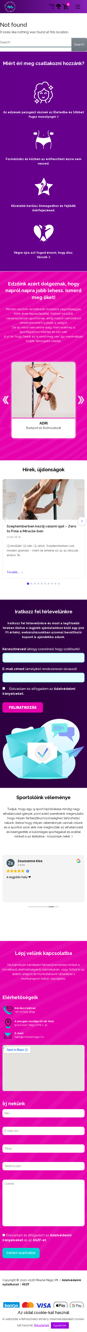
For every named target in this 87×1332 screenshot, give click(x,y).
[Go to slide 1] (28, 583)
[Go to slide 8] (52, 584)
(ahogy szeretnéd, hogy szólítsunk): (41, 649)
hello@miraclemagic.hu (29, 1036)
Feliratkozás (22, 707)
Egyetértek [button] (59, 1325)
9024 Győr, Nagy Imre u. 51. (31, 1024)
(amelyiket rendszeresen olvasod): (39, 669)
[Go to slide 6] (45, 584)
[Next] (82, 521)
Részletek (41, 1325)
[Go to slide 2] (31, 584)
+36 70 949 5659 (25, 1011)
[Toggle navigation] (77, 7)
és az (36, 1237)
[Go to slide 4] (38, 584)
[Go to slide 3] (35, 584)
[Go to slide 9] (55, 584)
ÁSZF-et (39, 1240)
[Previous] (5, 521)
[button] (5, 400)
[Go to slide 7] (49, 584)
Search (79, 44)
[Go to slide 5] (42, 584)
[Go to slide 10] (59, 584)
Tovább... (15, 572)
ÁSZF (25, 1284)
